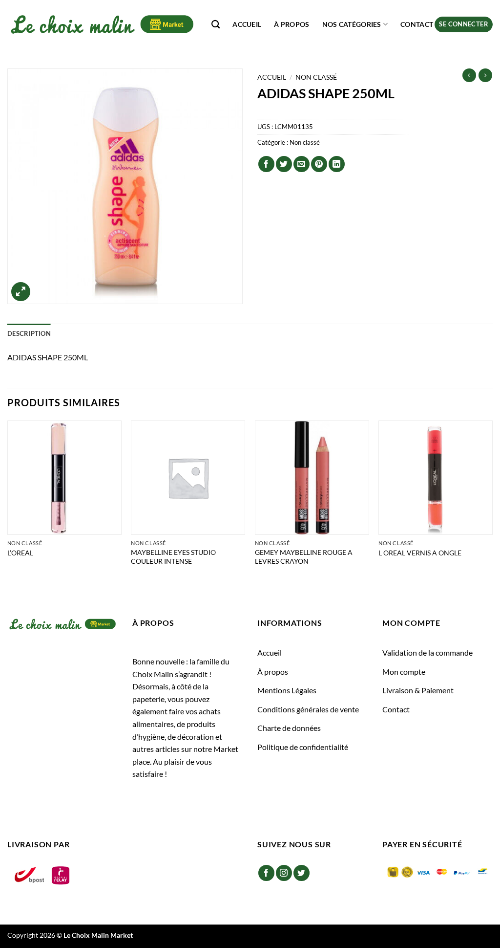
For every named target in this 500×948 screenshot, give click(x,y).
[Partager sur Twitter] (284, 164)
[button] (464, 24)
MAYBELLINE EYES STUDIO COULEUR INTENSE (173, 557)
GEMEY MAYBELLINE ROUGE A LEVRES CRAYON (304, 557)
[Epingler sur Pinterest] (319, 164)
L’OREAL (20, 553)
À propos (291, 24)
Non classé (316, 77)
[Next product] (469, 75)
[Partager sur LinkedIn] (337, 164)
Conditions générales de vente (308, 709)
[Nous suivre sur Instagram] (284, 873)
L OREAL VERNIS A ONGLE (419, 553)
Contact (416, 24)
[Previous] (7, 502)
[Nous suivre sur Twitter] (301, 873)
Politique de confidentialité (302, 746)
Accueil (246, 24)
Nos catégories (351, 24)
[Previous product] (485, 75)
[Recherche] (215, 25)
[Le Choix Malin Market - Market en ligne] (102, 24)
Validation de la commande (427, 652)
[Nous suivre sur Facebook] (266, 873)
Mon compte (403, 671)
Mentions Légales (286, 690)
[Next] (492, 502)
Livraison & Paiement (418, 690)
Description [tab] (29, 333)
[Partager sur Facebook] (266, 164)
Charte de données (289, 727)
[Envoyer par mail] (301, 164)
